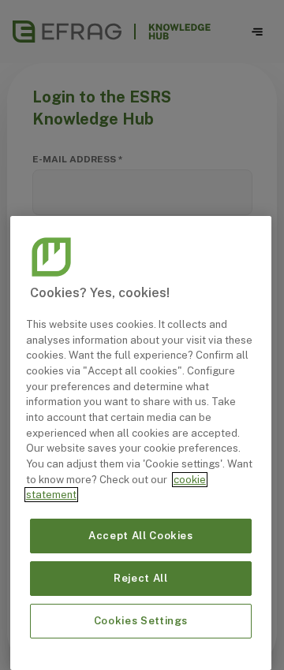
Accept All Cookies (140, 536)
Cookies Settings (141, 621)
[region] (140, 443)
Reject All (141, 578)
